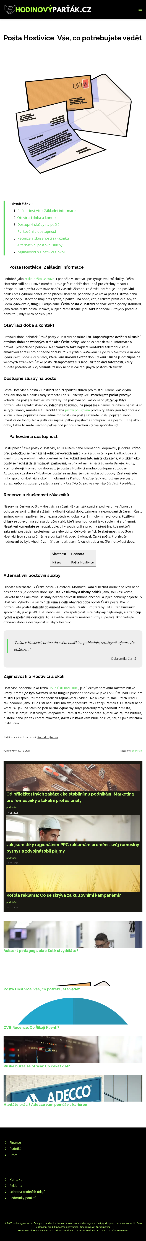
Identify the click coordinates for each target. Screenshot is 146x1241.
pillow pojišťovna (77, 410)
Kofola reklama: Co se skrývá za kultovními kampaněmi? (63, 895)
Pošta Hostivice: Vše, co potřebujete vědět (42, 989)
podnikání (137, 750)
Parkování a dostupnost (36, 231)
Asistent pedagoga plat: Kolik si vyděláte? (41, 950)
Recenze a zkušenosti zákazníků (43, 238)
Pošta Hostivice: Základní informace (46, 210)
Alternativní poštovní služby (39, 245)
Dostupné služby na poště (38, 224)
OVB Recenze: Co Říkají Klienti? (31, 1027)
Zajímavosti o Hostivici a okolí (41, 252)
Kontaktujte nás (47, 737)
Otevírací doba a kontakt (37, 217)
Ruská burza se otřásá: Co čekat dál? (37, 1066)
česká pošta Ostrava (39, 279)
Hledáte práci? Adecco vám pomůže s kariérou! (46, 1104)
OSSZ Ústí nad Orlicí (63, 688)
